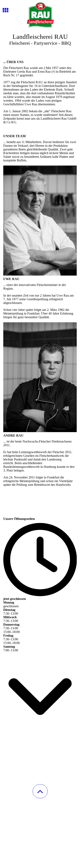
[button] (40, 791)
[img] (40, 15)
